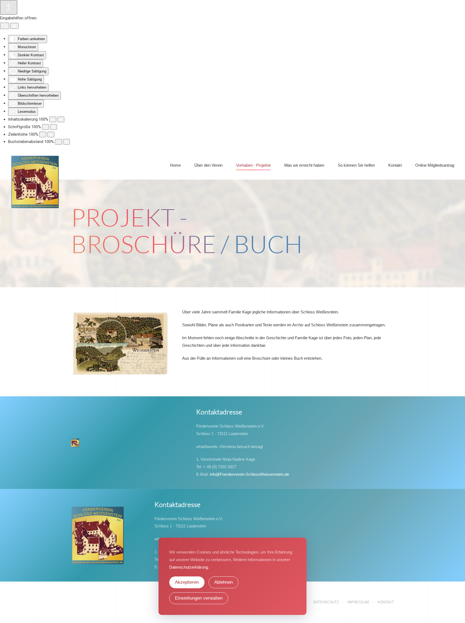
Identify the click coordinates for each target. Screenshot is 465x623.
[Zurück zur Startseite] (35, 165)
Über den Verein (208, 165)
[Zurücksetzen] (4, 26)
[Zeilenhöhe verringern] (42, 134)
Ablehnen (223, 582)
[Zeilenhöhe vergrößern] (50, 134)
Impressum (358, 602)
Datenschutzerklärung (188, 567)
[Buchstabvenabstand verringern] (58, 142)
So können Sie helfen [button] (356, 165)
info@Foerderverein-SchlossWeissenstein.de (249, 474)
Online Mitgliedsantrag (434, 165)
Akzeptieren (187, 582)
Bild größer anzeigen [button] (121, 350)
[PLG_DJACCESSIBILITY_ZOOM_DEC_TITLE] (52, 119)
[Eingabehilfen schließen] (14, 26)
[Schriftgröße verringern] (45, 127)
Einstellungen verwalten (199, 598)
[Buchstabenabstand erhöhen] (66, 142)
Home (175, 165)
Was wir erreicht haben (304, 165)
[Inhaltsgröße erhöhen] (60, 119)
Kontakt (386, 602)
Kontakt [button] (395, 165)
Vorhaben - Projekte (253, 165)
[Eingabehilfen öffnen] (8, 7)
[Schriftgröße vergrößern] (53, 127)
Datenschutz (326, 602)
